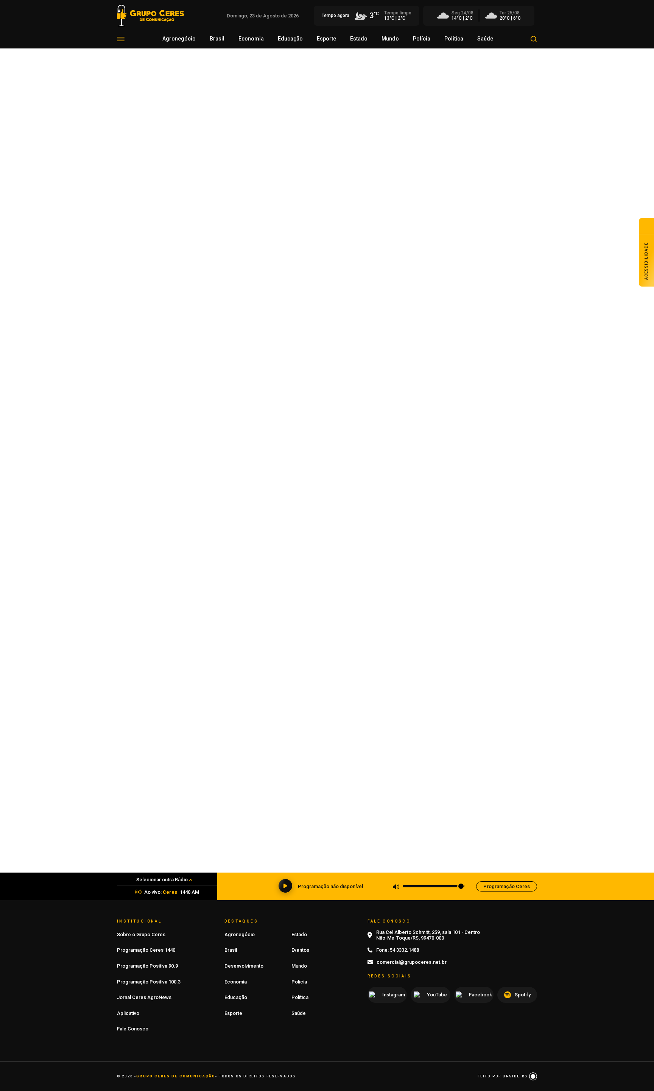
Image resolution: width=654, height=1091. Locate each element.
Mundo (390, 39)
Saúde (485, 39)
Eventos (300, 950)
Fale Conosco (132, 1029)
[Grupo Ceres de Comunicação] (150, 15)
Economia (251, 39)
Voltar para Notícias (149, 114)
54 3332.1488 (404, 950)
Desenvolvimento (243, 966)
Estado (358, 39)
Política (453, 39)
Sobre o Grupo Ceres (141, 934)
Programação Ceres (506, 886)
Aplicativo (128, 1013)
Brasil (217, 39)
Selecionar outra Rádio (162, 879)
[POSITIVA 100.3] (327, 571)
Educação (290, 39)
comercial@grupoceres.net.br (412, 962)
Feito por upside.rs (503, 1076)
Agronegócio (179, 39)
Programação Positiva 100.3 (149, 982)
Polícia (421, 39)
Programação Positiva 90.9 (147, 966)
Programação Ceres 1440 (146, 950)
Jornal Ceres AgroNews (144, 997)
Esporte (326, 39)
